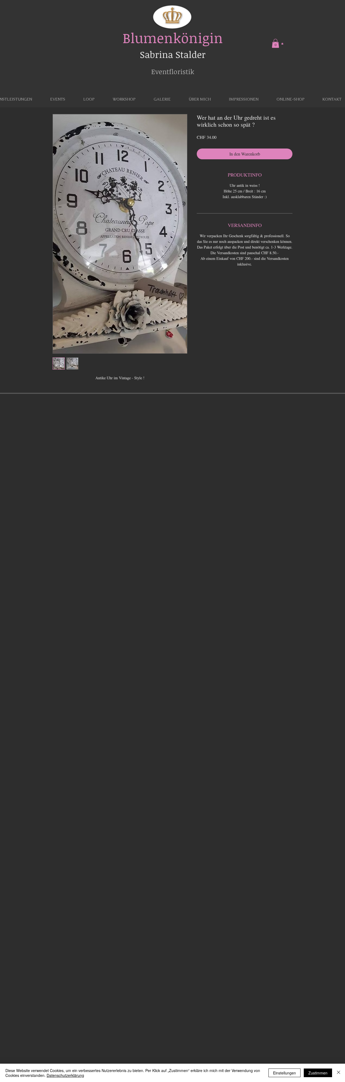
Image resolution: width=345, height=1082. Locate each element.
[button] (275, 43)
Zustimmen (317, 1073)
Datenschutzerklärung (65, 1075)
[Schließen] (338, 1073)
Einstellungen (284, 1073)
